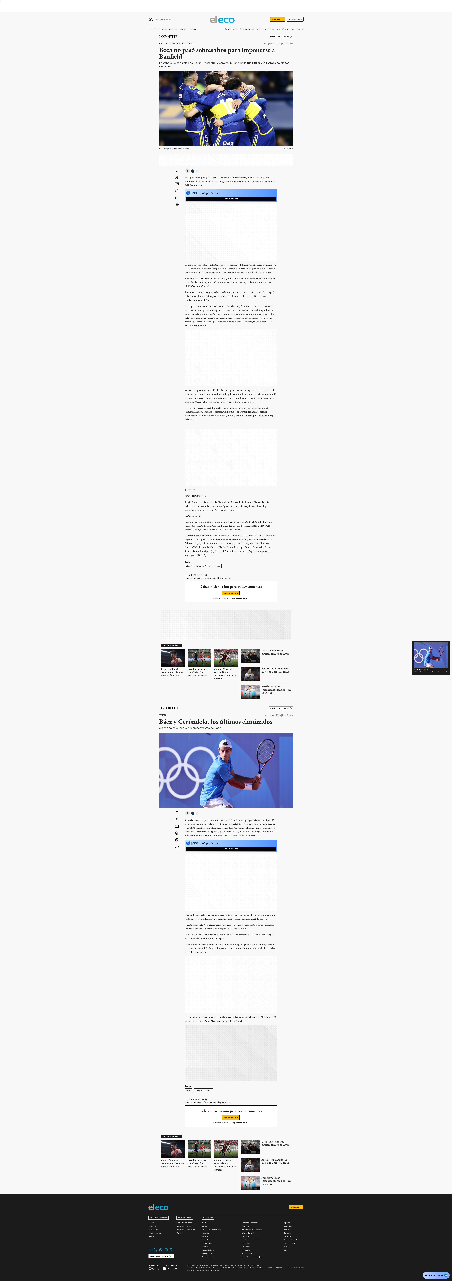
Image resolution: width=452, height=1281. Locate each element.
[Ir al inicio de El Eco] (222, 19)
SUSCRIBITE (277, 19)
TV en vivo (262, 29)
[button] (187, 171)
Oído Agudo (183, 29)
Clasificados (232, 29)
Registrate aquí (239, 598)
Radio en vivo (275, 29)
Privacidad (279, 1267)
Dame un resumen (231, 199)
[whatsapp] (177, 197)
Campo (164, 29)
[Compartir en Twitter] (177, 177)
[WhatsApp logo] (161, 1251)
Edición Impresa (248, 29)
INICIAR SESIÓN (231, 593)
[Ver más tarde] (177, 170)
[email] (177, 184)
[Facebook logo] (166, 1251)
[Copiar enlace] (177, 204)
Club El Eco (289, 29)
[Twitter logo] (156, 1251)
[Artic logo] (153, 1267)
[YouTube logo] (150, 1251)
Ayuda (270, 1267)
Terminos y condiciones (295, 1267)
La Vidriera (173, 29)
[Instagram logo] (171, 1251)
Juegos (301, 29)
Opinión (193, 29)
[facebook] (177, 191)
